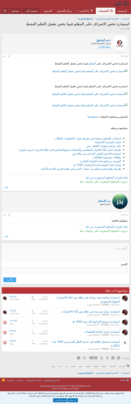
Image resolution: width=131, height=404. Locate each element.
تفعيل (73, 366)
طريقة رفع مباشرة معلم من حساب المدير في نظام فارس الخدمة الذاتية (81, 168)
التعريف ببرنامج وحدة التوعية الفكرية (100, 161)
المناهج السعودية (93, 304)
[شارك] (9, 56)
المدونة (48, 11)
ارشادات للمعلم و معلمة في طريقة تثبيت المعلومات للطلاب (87, 138)
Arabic (123, 380)
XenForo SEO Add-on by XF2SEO (65, 388)
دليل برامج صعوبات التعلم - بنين (103, 146)
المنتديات (103, 11)
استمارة (122, 366)
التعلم (103, 366)
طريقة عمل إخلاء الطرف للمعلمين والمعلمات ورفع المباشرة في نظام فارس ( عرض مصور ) (70, 149)
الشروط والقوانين (51, 380)
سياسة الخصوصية (33, 380)
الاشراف (112, 366)
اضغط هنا (93, 116)
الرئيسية (122, 11)
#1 (4, 56)
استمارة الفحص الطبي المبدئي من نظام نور (96, 153)
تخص (80, 366)
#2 (4, 215)
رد (4, 187)
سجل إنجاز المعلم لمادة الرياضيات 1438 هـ (97, 165)
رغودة (11, 323)
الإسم (124, 264)
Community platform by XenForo (65, 386)
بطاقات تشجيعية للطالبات (106, 157)
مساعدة (20, 380)
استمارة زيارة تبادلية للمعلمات (102, 331)
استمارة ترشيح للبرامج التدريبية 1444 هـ (96, 321)
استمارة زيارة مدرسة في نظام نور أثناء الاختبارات (90, 311)
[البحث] (5, 11)
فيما (60, 366)
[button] (76, 11)
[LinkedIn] (96, 358)
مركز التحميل (64, 11)
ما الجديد (84, 11)
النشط (88, 366)
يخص (53, 366)
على (66, 366)
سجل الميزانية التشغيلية (108, 142)
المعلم (92, 63)
